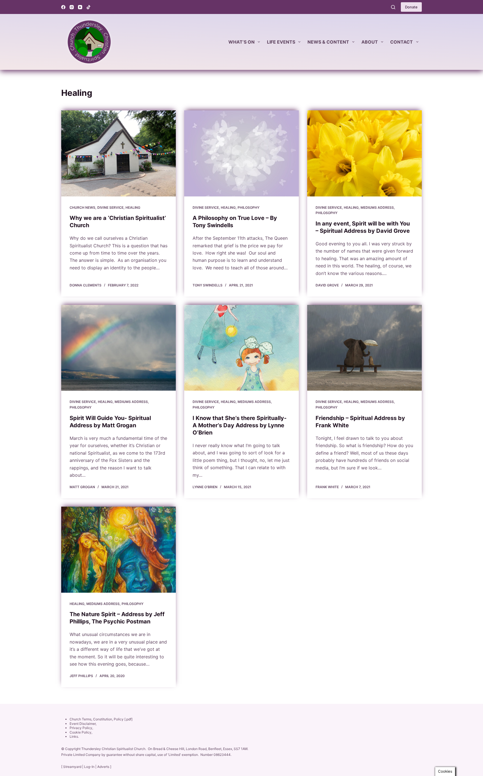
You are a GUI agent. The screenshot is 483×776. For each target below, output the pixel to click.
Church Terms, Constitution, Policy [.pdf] (101, 719)
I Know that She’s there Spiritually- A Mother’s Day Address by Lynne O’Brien (240, 425)
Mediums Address (377, 207)
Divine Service (110, 207)
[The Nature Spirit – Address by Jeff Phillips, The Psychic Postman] (118, 550)
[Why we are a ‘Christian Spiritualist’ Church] (118, 153)
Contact (401, 42)
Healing (133, 207)
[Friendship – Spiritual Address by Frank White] (364, 348)
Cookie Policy (80, 732)
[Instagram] (72, 7)
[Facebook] (63, 7)
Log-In (89, 767)
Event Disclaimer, (83, 724)
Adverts (103, 767)
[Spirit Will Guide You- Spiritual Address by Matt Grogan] (118, 348)
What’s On (241, 42)
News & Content (328, 42)
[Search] (393, 7)
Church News (82, 207)
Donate (411, 7)
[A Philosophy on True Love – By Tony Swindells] (241, 153)
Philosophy (248, 207)
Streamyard (72, 767)
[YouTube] (80, 7)
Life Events (281, 42)
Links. (74, 736)
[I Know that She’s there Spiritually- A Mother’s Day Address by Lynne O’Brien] (241, 348)
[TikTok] (88, 7)
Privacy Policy (81, 728)
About (369, 42)
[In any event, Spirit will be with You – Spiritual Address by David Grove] (364, 153)
